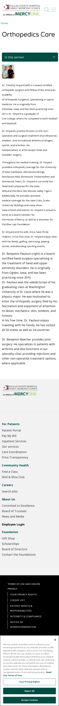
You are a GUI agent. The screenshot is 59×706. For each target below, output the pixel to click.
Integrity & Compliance (26, 616)
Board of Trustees (14, 511)
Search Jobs (10, 491)
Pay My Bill (9, 436)
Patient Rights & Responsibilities (21, 608)
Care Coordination (14, 452)
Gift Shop (8, 538)
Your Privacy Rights (23, 594)
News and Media (13, 516)
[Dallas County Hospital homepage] (21, 15)
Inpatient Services (14, 441)
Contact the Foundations (19, 554)
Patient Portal (11, 430)
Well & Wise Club (13, 477)
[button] (54, 8)
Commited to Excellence (18, 506)
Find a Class (10, 472)
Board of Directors (14, 549)
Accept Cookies (29, 700)
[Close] (55, 639)
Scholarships (10, 544)
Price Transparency (15, 457)
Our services (10, 446)
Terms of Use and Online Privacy (24, 586)
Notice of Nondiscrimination (23, 624)
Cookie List (17, 600)
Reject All (29, 690)
